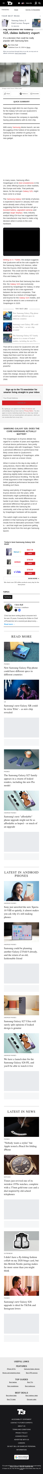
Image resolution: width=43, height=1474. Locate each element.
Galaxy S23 (15, 284)
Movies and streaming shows (11, 1373)
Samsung (16, 127)
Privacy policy (21, 1433)
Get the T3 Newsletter (33, 10)
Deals (16, 10)
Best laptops (13, 1382)
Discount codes (31, 1399)
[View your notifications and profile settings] (19, 3)
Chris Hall (14, 45)
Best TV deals (11, 1399)
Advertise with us (21, 1439)
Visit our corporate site (26, 1466)
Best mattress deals (32, 1395)
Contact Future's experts (21, 1423)
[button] (21, 552)
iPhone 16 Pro (11, 1369)
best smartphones (26, 183)
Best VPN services (32, 1373)
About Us (21, 1426)
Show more (32, 578)
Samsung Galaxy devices (32, 1369)
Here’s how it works (20, 53)
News (28, 47)
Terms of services (27, 409)
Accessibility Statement (21, 1419)
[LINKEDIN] (20, 610)
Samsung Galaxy (14, 199)
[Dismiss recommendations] (40, 16)
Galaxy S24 (24, 298)
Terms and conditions (22, 1429)
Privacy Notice (28, 411)
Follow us (25, 93)
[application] (21, 240)
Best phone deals (11, 1395)
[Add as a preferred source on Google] (21, 1457)
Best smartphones (12, 1386)
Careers (21, 1443)
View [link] (30, 553)
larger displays (16, 213)
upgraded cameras (25, 210)
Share (8, 93)
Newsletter (36, 93)
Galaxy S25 (28, 191)
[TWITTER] (16, 610)
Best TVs (30, 1382)
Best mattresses (30, 1386)
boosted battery (9, 210)
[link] (9, 552)
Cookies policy (21, 1436)
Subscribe (29, 3)
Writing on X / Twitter (11, 260)
